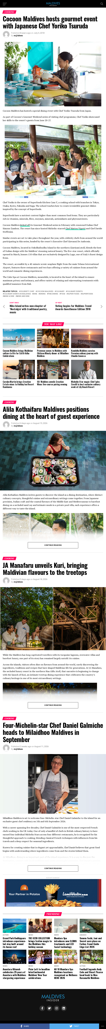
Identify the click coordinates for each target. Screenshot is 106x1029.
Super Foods (73, 294)
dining (43, 294)
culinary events (75, 291)
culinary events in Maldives (17, 294)
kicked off (25, 225)
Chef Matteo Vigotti (75, 228)
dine (35, 294)
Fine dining (53, 294)
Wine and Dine (23, 296)
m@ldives (18, 35)
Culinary (60, 291)
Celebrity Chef (27, 291)
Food (63, 294)
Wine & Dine (9, 296)
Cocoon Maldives (45, 291)
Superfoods (87, 294)
